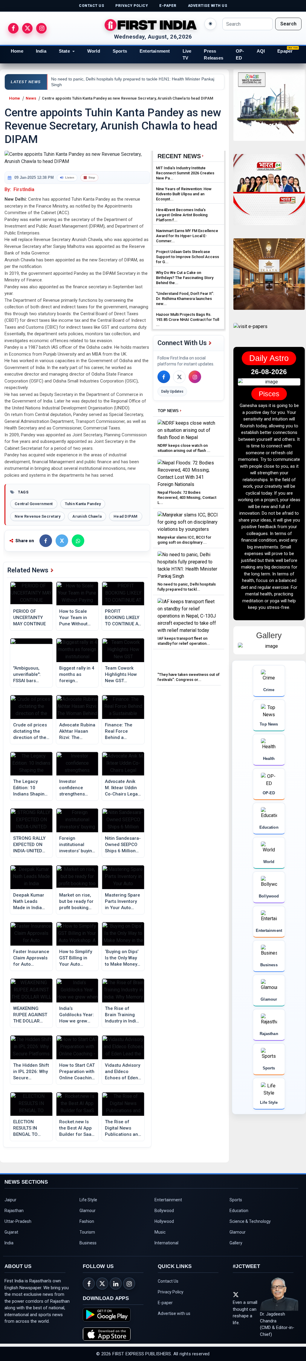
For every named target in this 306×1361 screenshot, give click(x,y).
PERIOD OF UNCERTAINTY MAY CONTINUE (29, 618)
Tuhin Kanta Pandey (83, 504)
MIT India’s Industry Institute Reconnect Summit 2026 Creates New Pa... (185, 173)
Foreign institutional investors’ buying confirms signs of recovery (77, 845)
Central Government (34, 504)
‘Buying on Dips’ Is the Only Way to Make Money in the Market (121, 958)
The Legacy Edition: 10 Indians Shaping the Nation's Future (30, 788)
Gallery (236, 1242)
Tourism (87, 1232)
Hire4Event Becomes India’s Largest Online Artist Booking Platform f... (182, 215)
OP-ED (240, 54)
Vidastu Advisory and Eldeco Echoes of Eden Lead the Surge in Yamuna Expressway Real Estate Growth (122, 1072)
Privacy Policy (170, 1292)
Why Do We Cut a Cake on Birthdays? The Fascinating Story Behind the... (184, 277)
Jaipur (10, 1199)
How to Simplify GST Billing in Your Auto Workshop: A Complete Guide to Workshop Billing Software (76, 958)
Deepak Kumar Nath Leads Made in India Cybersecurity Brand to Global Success (29, 901)
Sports (120, 51)
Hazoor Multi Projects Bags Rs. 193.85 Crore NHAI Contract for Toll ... (187, 319)
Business (88, 1242)
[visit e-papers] (250, 331)
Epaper (285, 51)
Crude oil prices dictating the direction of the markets (30, 731)
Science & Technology (250, 1221)
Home (17, 51)
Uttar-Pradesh (17, 1221)
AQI (261, 51)
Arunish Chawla (87, 516)
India (41, 51)
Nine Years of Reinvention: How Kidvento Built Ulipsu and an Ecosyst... (184, 194)
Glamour (87, 1210)
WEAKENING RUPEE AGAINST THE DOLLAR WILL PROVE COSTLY (30, 1015)
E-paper (165, 1302)
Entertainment (155, 51)
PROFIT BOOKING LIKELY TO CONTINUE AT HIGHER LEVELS (123, 618)
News (31, 98)
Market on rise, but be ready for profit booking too (76, 901)
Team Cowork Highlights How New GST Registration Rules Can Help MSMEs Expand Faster (121, 674)
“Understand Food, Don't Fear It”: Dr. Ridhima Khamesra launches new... (185, 298)
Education (239, 1210)
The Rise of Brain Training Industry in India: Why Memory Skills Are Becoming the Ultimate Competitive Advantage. (122, 1015)
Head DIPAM (126, 516)
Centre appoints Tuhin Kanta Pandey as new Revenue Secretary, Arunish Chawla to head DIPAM (127, 98)
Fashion (86, 1221)
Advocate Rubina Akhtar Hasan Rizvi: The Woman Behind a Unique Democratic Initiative (77, 731)
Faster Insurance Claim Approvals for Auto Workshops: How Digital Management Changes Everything (31, 958)
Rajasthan (14, 1210)
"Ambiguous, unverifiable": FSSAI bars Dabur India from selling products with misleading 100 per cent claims (31, 674)
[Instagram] (195, 377)
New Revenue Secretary (37, 516)
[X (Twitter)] (179, 377)
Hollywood (164, 1221)
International (166, 1242)
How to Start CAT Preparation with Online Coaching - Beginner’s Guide (77, 1072)
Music (160, 1232)
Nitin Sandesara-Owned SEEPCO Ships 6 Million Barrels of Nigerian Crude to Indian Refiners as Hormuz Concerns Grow (123, 845)
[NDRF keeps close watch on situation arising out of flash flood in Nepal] (188, 430)
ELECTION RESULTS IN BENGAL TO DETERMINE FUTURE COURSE (30, 1128)
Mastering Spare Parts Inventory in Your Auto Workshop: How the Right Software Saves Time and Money (122, 901)
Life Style (88, 1199)
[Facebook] (163, 377)
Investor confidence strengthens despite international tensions (72, 788)
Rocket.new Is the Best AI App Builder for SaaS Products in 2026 (76, 1128)
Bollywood (164, 1210)
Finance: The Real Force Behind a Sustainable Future (118, 731)
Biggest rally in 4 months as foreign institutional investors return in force (76, 674)
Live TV (187, 54)
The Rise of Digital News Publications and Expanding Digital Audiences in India (123, 1128)
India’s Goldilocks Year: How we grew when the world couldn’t (76, 1015)
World (93, 51)
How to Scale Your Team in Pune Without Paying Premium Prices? (76, 618)
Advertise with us (174, 1313)
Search (288, 24)
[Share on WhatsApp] (78, 540)
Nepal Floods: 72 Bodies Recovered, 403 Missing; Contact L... (186, 497)
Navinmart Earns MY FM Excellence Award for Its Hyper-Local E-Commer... (187, 235)
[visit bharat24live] (269, 193)
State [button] (64, 51)
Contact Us (168, 1281)
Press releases (213, 54)
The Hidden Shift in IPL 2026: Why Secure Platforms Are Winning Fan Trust (31, 1072)
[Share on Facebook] (45, 540)
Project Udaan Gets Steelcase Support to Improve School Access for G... (187, 256)
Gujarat (11, 1232)
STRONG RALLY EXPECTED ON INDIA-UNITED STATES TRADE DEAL (29, 845)
